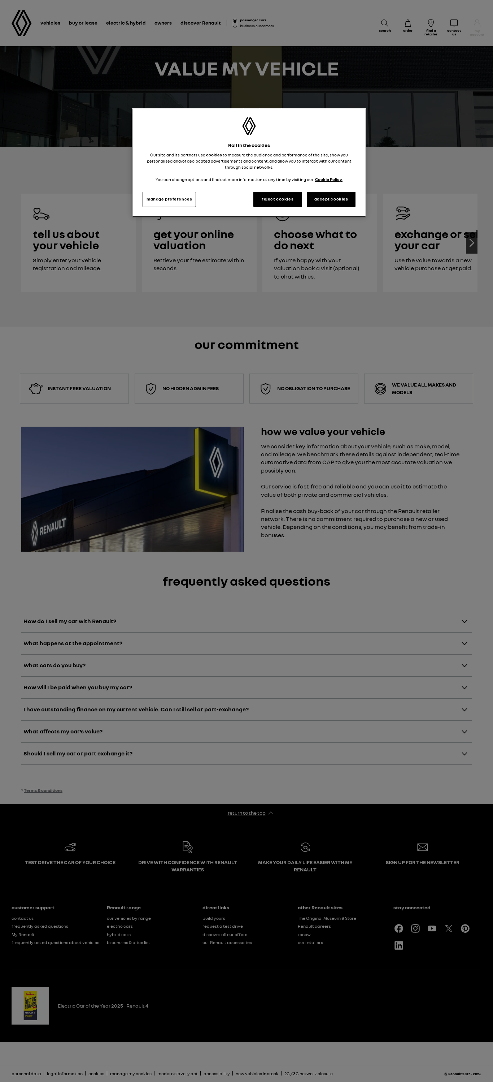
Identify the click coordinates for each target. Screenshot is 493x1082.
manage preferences (169, 199)
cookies (214, 155)
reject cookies (277, 199)
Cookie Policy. (329, 179)
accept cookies (331, 199)
